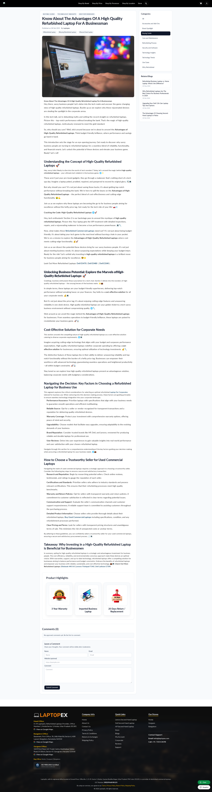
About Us (85, 723)
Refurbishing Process (149, 43)
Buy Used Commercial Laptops (78, 517)
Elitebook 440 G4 (68, 566)
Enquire (205, 787)
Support (118, 747)
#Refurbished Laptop (49, 32)
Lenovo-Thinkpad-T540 (85, 566)
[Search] (146, 3)
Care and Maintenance (150, 38)
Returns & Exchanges (90, 737)
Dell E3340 (104, 264)
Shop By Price (97, 3)
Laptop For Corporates (119, 392)
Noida (150, 720)
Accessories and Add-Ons (151, 23)
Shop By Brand (83, 3)
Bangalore (152, 726)
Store (140, 3)
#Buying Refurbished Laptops (67, 32)
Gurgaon (151, 723)
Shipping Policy (88, 740)
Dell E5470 (81, 264)
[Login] (207, 4)
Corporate (119, 740)
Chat (204, 782)
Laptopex (66, 28)
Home (84, 720)
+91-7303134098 (159, 742)
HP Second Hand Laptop (124, 726)
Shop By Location (128, 3)
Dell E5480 (93, 264)
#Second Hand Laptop (86, 32)
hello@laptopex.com (161, 738)
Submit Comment (52, 687)
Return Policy (120, 785)
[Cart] (201, 4)
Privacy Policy (87, 730)
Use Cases (145, 62)
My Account (120, 737)
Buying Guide (49, 14)
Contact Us (86, 726)
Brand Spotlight (147, 28)
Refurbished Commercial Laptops (79, 231)
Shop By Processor (112, 3)
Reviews (118, 744)
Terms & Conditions (89, 733)
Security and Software (149, 48)
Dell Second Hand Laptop (124, 723)
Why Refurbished (86, 14)
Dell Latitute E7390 (103, 566)
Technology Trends (148, 57)
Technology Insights (67, 14)
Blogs (117, 733)
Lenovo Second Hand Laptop (126, 720)
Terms (104, 785)
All (143, 19)
